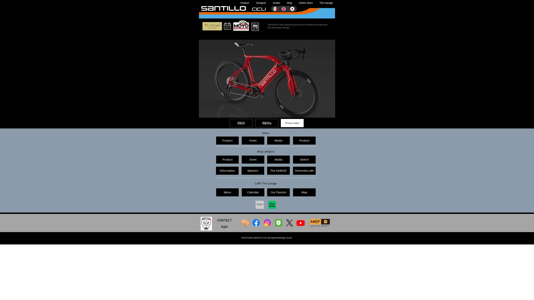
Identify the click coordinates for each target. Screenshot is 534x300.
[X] (289, 223)
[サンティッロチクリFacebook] (256, 223)
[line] (278, 223)
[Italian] (275, 9)
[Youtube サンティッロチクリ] (301, 223)
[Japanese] (292, 9)
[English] (284, 9)
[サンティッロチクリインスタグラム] (267, 223)
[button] (243, 3)
